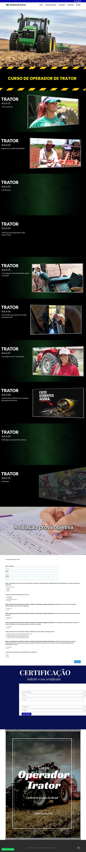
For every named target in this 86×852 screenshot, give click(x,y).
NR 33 (8, 588)
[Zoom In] (19, 730)
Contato (78, 5)
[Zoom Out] (17, 730)
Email (6, 571)
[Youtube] (78, 1)
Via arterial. (9, 596)
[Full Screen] (29, 730)
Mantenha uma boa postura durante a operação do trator (19, 633)
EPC (8, 655)
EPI (7, 654)
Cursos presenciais (50, 5)
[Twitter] (76, 1)
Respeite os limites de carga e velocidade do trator (18, 636)
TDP (8, 656)
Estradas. (9, 600)
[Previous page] (7, 730)
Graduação (62, 5)
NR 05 (8, 590)
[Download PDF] (27, 730)
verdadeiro (9, 608)
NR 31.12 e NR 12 (10, 587)
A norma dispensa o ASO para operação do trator (18, 637)
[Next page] (9, 730)
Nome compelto (9, 566)
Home (41, 5)
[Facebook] (74, 1)
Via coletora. (9, 598)
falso (8, 609)
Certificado (70, 5)
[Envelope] (80, 1)
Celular (7, 576)
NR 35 (8, 589)
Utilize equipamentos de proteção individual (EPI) (18, 635)
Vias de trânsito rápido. (12, 599)
